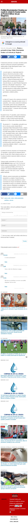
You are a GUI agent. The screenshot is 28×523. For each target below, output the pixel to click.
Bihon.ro (4, 499)
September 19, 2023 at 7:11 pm (20, 253)
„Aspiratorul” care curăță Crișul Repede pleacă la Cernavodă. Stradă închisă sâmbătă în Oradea (12, 332)
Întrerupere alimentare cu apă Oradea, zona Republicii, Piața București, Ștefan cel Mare (13, 376)
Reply (6, 261)
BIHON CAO (5, 360)
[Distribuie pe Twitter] (10, 56)
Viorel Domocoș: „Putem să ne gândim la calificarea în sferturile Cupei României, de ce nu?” (14, 309)
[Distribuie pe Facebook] (4, 56)
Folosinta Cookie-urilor (15, 499)
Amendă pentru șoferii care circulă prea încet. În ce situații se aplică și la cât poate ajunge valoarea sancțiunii (13, 487)
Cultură (4, 424)
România (4, 470)
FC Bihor (4, 292)
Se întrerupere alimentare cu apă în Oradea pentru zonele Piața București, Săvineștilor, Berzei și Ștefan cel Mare (13, 397)
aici (18, 247)
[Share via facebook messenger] (17, 56)
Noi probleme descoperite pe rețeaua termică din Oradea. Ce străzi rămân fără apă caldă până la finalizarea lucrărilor (14, 464)
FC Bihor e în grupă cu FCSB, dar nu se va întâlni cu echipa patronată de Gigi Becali (13, 354)
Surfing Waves (21, 288)
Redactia (12, 505)
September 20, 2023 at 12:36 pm (20, 276)
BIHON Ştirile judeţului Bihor (12, 315)
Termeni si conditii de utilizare (17, 501)
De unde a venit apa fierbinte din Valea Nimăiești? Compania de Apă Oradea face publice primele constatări (13, 418)
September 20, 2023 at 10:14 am (20, 265)
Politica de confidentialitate (16, 503)
